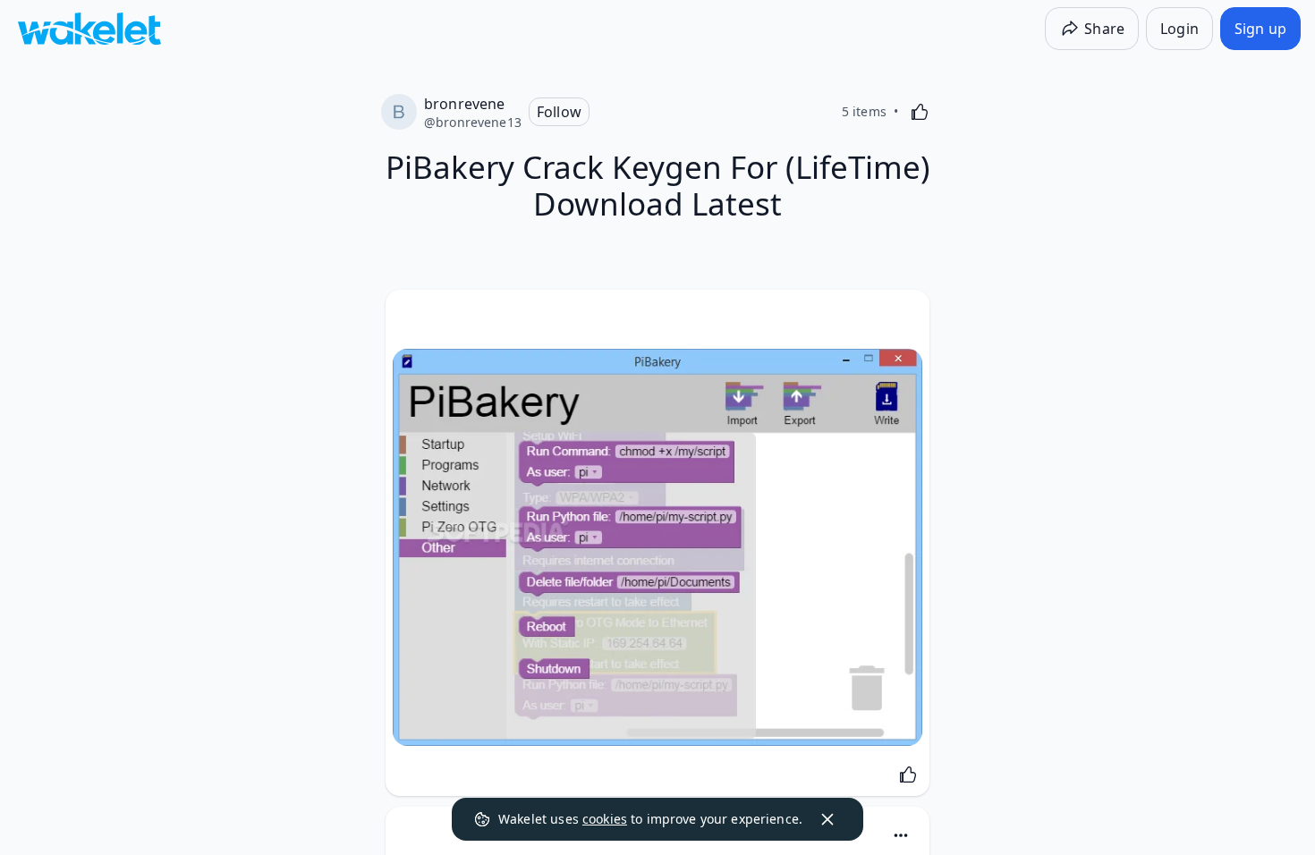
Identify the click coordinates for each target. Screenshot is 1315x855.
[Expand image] (657, 547)
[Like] (919, 111)
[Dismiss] (827, 819)
